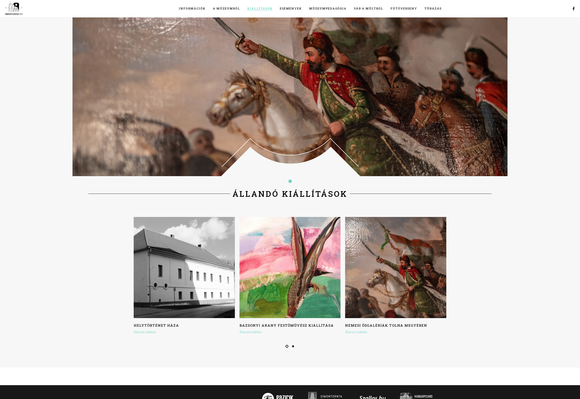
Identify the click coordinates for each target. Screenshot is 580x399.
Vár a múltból (368, 8)
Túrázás (433, 8)
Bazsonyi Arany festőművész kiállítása (286, 325)
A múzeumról (226, 8)
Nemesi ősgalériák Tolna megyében (386, 325)
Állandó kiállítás (145, 332)
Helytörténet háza (156, 325)
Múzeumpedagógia (327, 8)
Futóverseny (403, 8)
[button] (287, 346)
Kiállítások (260, 8)
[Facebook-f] (573, 8)
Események (291, 8)
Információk (192, 8)
